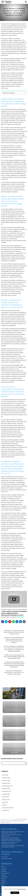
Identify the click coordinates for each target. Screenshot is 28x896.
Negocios (4, 799)
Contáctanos (4, 856)
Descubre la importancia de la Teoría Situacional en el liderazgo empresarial (12, 846)
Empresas (4, 788)
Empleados (5, 783)
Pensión (4, 802)
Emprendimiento (6, 786)
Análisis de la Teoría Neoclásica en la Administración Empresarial (10, 843)
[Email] (24, 621)
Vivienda (4, 810)
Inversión (4, 797)
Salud (3, 805)
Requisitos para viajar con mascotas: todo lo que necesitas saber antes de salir (13, 832)
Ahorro (3, 775)
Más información (22, 889)
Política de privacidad (6, 858)
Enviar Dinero (5, 791)
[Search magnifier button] (25, 763)
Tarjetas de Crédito (7, 808)
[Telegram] (20, 621)
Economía (4, 778)
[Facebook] (2, 621)
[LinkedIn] (16, 621)
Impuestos (4, 794)
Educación (5, 780)
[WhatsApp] (13, 621)
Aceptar (15, 892)
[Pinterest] (9, 621)
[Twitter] (6, 621)
